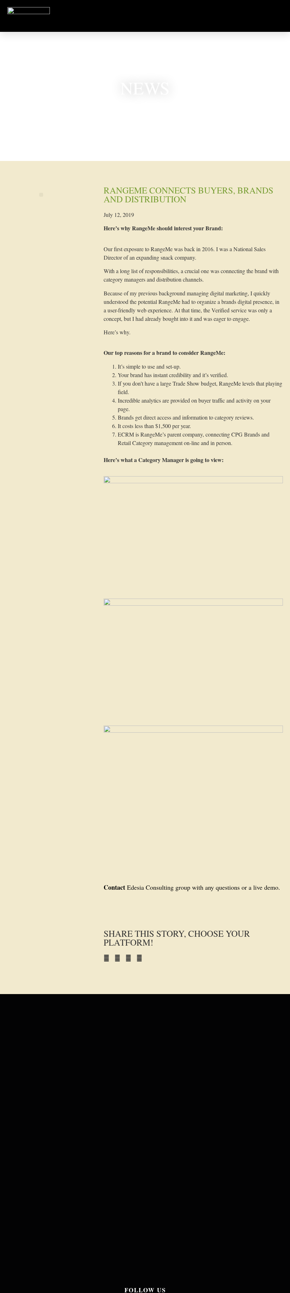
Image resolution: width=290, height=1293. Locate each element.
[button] (212, 16)
